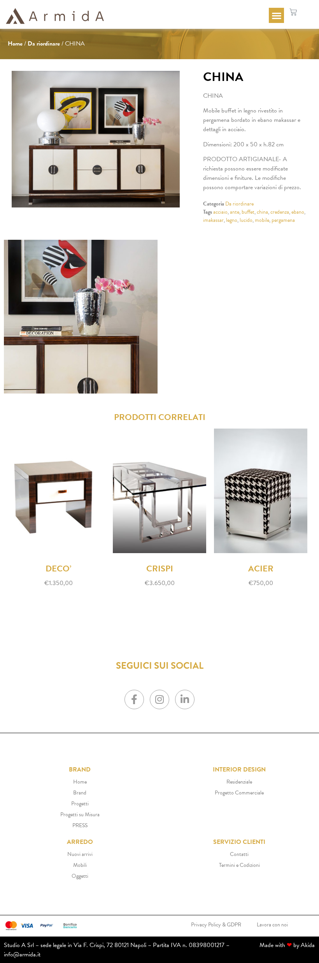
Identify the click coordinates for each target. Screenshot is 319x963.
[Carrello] (293, 12)
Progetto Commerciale (239, 793)
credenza (279, 212)
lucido (246, 220)
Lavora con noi (272, 925)
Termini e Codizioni (239, 865)
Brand (79, 793)
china (262, 212)
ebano (297, 212)
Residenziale (239, 782)
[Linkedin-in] (185, 699)
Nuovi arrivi (80, 854)
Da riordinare (44, 43)
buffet (248, 212)
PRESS (80, 825)
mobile (262, 220)
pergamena (283, 220)
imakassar (213, 220)
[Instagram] (159, 699)
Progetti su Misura (80, 814)
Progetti (80, 804)
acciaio (220, 212)
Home (15, 43)
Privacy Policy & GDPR (216, 925)
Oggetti (80, 876)
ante (234, 212)
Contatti (239, 854)
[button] (276, 15)
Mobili (80, 865)
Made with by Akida (287, 945)
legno (231, 220)
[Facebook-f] (134, 699)
